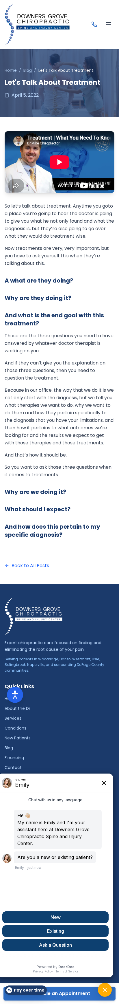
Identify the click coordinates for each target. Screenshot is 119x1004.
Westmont (81, 659)
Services (13, 718)
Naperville (35, 664)
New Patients (18, 738)
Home (11, 70)
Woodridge (48, 659)
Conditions (15, 728)
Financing (14, 758)
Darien (65, 659)
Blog (27, 70)
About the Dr (17, 708)
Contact (13, 767)
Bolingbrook (15, 664)
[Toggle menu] (108, 24)
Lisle (95, 659)
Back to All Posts (30, 565)
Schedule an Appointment (59, 993)
